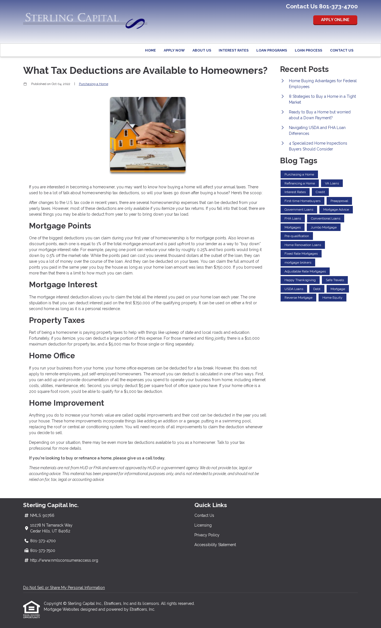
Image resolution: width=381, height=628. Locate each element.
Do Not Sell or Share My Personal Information (64, 587)
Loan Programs (271, 50)
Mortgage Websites (62, 609)
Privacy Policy (207, 535)
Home (150, 50)
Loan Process (308, 50)
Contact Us (341, 50)
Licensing (203, 525)
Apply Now (174, 50)
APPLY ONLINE (335, 20)
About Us (201, 50)
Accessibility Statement (215, 544)
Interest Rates (234, 50)
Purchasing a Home (93, 84)
